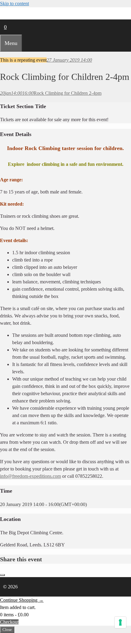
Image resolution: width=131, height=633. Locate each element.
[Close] (2, 575)
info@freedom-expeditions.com (30, 476)
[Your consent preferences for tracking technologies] (120, 622)
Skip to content (14, 3)
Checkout (9, 621)
